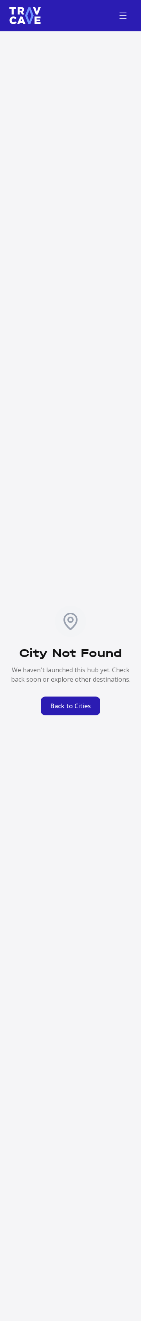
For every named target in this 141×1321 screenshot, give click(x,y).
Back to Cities (70, 706)
